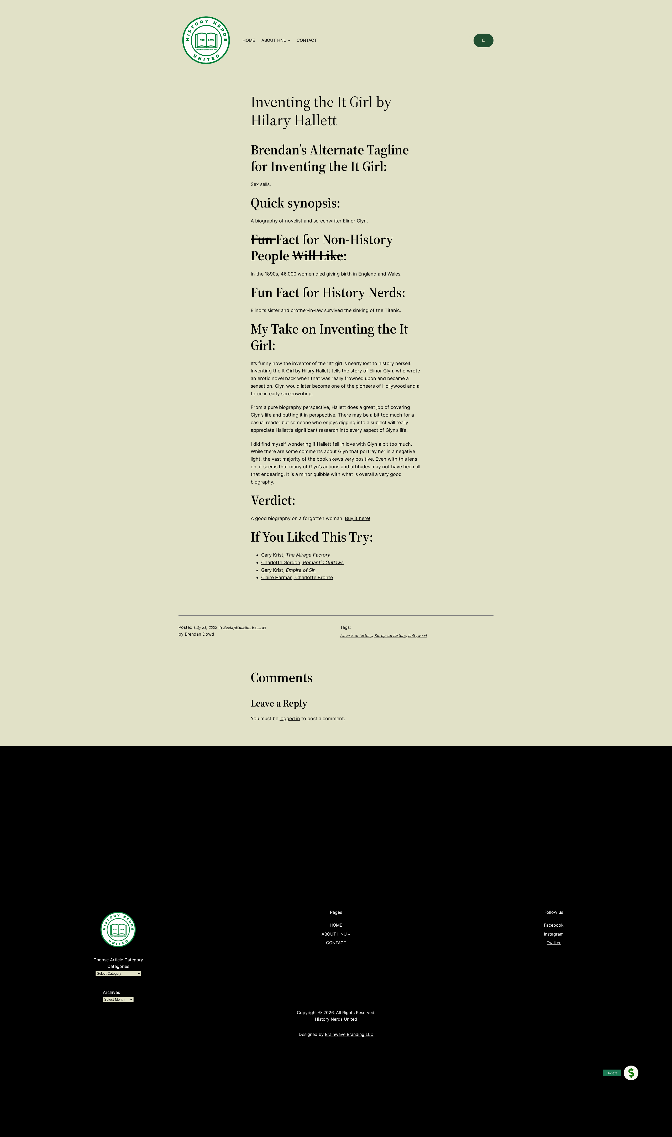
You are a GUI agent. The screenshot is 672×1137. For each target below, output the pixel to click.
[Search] (484, 40)
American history (356, 635)
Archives (111, 992)
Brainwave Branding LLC (349, 1034)
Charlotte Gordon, (302, 562)
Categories (118, 966)
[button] (631, 1073)
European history (390, 635)
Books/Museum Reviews (244, 627)
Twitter (554, 942)
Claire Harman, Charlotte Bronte (297, 577)
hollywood (417, 635)
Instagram (554, 934)
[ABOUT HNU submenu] (289, 40)
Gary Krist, (295, 555)
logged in (290, 718)
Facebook (554, 925)
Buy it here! (357, 518)
